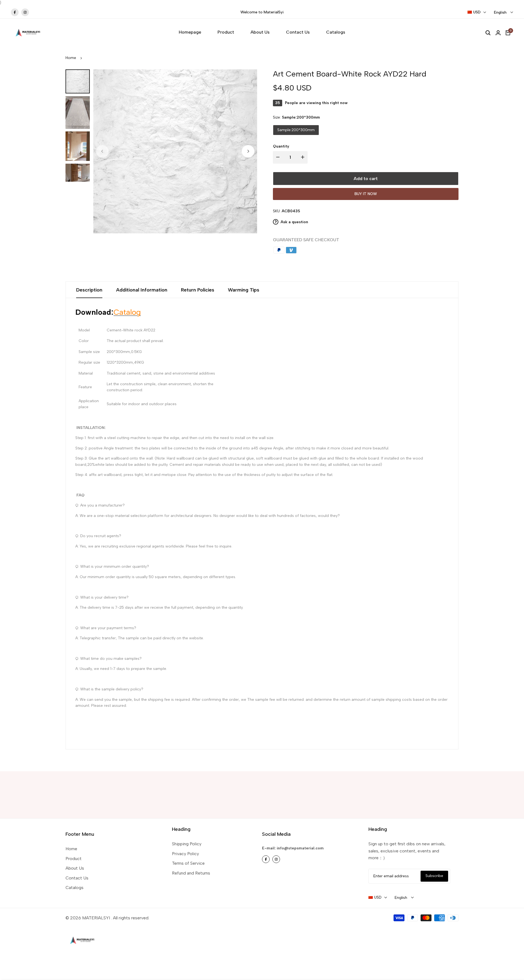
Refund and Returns (191, 873)
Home (71, 57)
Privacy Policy (185, 853)
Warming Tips (243, 290)
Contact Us (77, 878)
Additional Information (141, 290)
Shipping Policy (186, 843)
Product (74, 858)
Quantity (281, 146)
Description (89, 290)
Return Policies (197, 290)
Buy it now (366, 194)
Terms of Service (188, 863)
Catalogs (75, 887)
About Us (75, 868)
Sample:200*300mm (296, 130)
